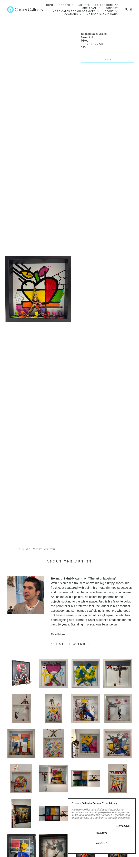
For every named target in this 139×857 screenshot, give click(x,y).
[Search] (126, 9)
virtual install (46, 549)
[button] (106, 5)
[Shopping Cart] (131, 9)
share (26, 549)
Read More (58, 634)
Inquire (107, 59)
